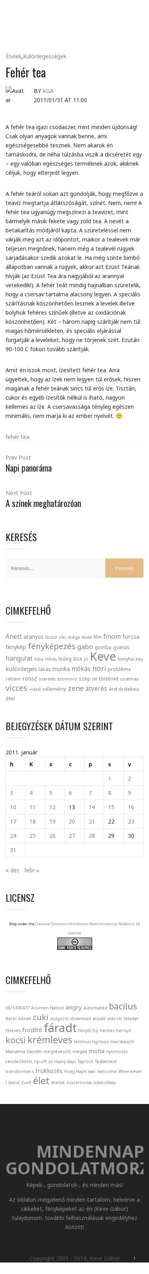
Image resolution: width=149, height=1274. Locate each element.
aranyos (33, 636)
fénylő (84, 1030)
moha (96, 1051)
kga (48, 91)
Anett (14, 636)
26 (52, 835)
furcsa (130, 636)
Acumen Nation (47, 1008)
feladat (131, 1018)
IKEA (77, 659)
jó (86, 659)
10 (13, 807)
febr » (31, 870)
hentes (107, 1030)
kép (139, 659)
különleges (21, 669)
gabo (85, 646)
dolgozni (59, 1018)
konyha (126, 658)
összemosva (79, 1082)
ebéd (86, 637)
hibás (51, 659)
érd (113, 688)
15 (111, 807)
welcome (107, 1071)
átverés (96, 688)
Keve (103, 656)
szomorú (67, 679)
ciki (62, 637)
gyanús (121, 647)
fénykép (16, 647)
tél (94, 679)
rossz (29, 678)
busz (51, 637)
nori (99, 668)
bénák (24, 1018)
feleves (13, 1030)
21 (92, 821)
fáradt (60, 1028)
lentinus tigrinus (91, 1041)
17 (13, 821)
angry (74, 1007)
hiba (39, 659)
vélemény (54, 688)
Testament (106, 1061)
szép (85, 678)
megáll (79, 1051)
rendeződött (19, 1061)
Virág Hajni (75, 1071)
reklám (13, 679)
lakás (45, 669)
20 (72, 821)
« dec (12, 870)
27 (72, 835)
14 (92, 807)
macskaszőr (122, 1041)
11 (32, 807)
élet (41, 1080)
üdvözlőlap (104, 1082)
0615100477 (17, 1008)
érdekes (129, 689)
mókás (81, 668)
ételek (58, 1082)
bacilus (123, 1006)
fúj (95, 1030)
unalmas (129, 679)
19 (52, 821)
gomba (103, 647)
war (92, 1071)
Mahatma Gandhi (24, 1051)
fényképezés (51, 645)
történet (108, 678)
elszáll (99, 1018)
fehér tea (17, 437)
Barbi (11, 1018)
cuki (40, 1017)
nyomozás (117, 1051)
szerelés (47, 679)
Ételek (13, 56)
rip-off (40, 1061)
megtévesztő (57, 1051)
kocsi (16, 1040)
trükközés (48, 1071)
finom (112, 636)
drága (74, 637)
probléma (119, 669)
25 (32, 835)
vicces (16, 687)
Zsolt (26, 1082)
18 (32, 821)
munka (61, 669)
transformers (20, 1071)
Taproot (85, 1061)
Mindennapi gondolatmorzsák (76, 14)
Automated (95, 1008)
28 (92, 835)
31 (13, 850)
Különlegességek (44, 56)
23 (131, 821)
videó (35, 689)
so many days (62, 1061)
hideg (65, 658)
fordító (32, 1030)
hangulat (19, 658)
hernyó (123, 1030)
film (97, 637)
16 (131, 807)
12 (52, 807)
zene (76, 688)
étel (10, 698)
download (80, 1018)
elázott (114, 1018)
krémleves (49, 1039)
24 (13, 835)
